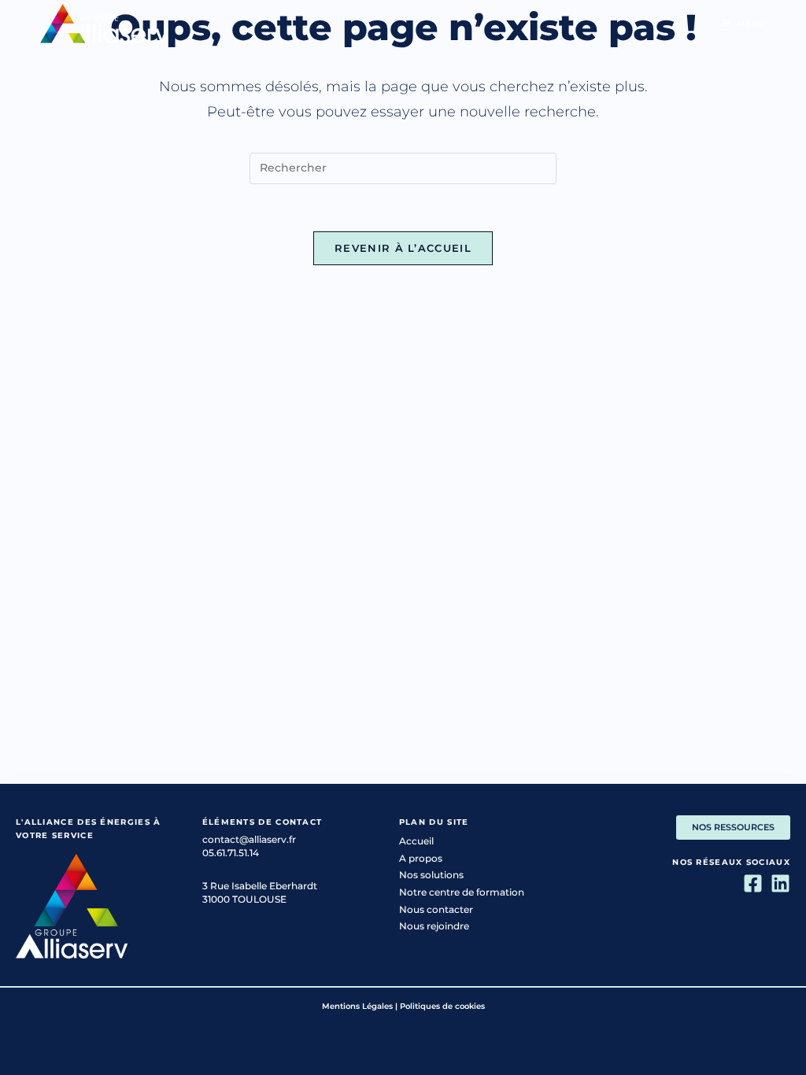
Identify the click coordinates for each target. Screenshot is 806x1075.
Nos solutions (431, 875)
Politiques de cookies (442, 1006)
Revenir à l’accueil (403, 248)
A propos (420, 858)
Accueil (416, 841)
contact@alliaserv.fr (249, 839)
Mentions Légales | (359, 1006)
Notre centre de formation (461, 892)
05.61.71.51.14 (230, 853)
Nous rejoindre (434, 926)
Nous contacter (436, 909)
